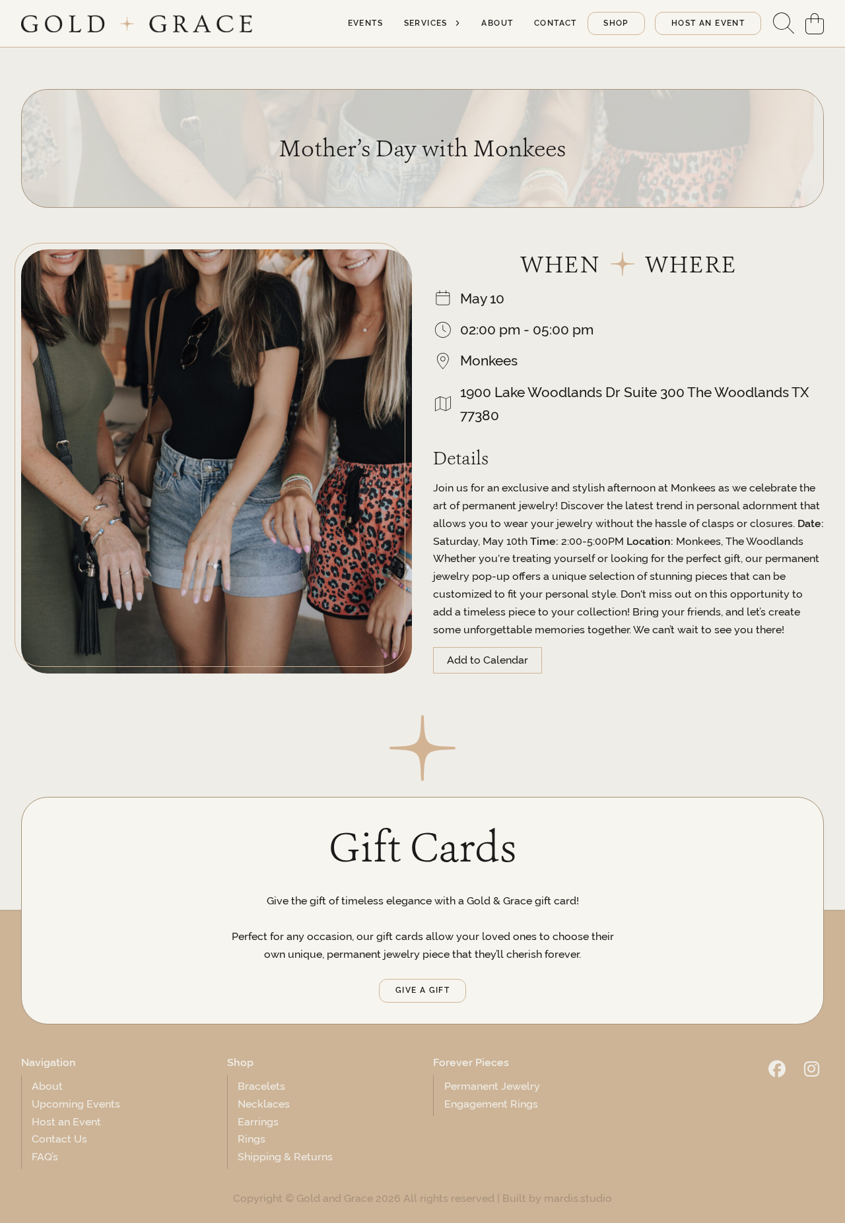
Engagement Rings (491, 1104)
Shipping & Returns (285, 1156)
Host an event (708, 23)
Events (365, 23)
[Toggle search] (783, 24)
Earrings (258, 1121)
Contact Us (59, 1139)
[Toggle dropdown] (457, 23)
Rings (251, 1139)
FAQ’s (45, 1156)
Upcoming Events (76, 1104)
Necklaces (264, 1104)
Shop (615, 23)
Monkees (489, 360)
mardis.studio (578, 1198)
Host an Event (66, 1121)
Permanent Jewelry (492, 1086)
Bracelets (261, 1086)
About (497, 23)
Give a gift (422, 990)
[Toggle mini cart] (814, 23)
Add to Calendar (487, 660)
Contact (555, 23)
